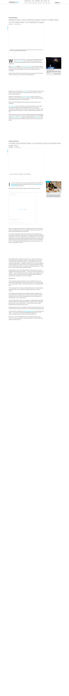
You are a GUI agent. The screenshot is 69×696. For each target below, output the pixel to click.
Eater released (12, 106)
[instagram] (58, 2)
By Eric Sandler (11, 147)
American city (29, 66)
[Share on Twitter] (7, 28)
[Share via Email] (7, 30)
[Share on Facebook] (7, 26)
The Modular (25, 91)
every (21, 66)
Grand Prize (24, 96)
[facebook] (55, 2)
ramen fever (13, 66)
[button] (19, 178)
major (24, 66)
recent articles (20, 60)
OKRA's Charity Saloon (16, 117)
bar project (38, 117)
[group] (12, 54)
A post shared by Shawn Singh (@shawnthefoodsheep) (17, 222)
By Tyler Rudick (11, 24)
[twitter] (56, 2)
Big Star (29, 96)
